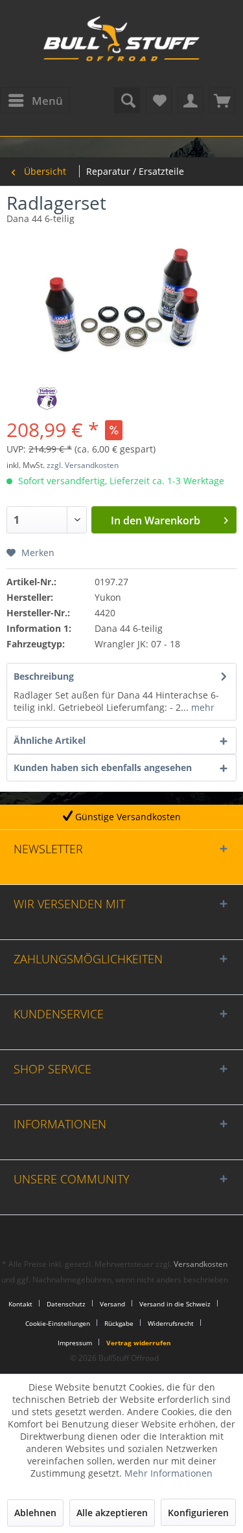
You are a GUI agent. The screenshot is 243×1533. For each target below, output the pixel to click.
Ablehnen (35, 1512)
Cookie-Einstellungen (57, 1323)
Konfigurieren (198, 1512)
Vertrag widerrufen (138, 1342)
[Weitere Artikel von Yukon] (46, 398)
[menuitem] (35, 100)
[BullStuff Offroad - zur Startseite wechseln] (121, 45)
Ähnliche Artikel (50, 740)
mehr (201, 707)
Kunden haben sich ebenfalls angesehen (103, 767)
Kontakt (20, 1303)
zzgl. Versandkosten (83, 465)
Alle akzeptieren (112, 1512)
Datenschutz (66, 1303)
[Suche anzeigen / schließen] (127, 100)
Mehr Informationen (168, 1473)
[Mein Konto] (190, 100)
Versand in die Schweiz (175, 1303)
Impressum (75, 1342)
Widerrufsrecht (171, 1323)
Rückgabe (118, 1323)
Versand (112, 1303)
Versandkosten (200, 1264)
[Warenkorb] (222, 100)
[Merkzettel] (159, 100)
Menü (47, 100)
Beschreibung (44, 676)
